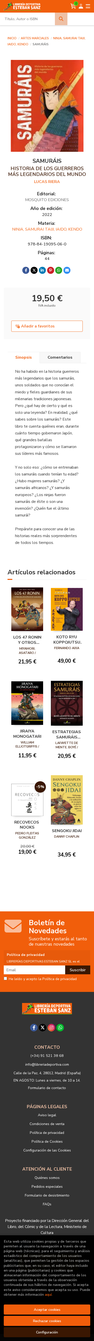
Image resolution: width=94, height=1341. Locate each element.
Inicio (12, 38)
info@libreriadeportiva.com (47, 1064)
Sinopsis (23, 357)
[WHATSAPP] (60, 1027)
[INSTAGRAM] (51, 1027)
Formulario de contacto (47, 1087)
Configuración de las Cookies (47, 1150)
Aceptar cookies (47, 1309)
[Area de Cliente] (81, 6)
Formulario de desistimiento (47, 1195)
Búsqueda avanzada (80, 19)
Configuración (47, 1332)
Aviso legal (47, 1115)
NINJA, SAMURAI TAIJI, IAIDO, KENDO (47, 229)
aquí (48, 1294)
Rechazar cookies (47, 1320)
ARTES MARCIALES (35, 38)
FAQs (47, 1204)
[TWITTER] (42, 1027)
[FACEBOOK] (34, 1027)
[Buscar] (61, 19)
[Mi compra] (73, 6)
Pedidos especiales (47, 1186)
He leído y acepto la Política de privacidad (43, 979)
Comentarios (60, 357)
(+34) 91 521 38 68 (47, 1055)
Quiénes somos (47, 1177)
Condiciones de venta (47, 1123)
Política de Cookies (47, 1141)
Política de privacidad (47, 1132)
